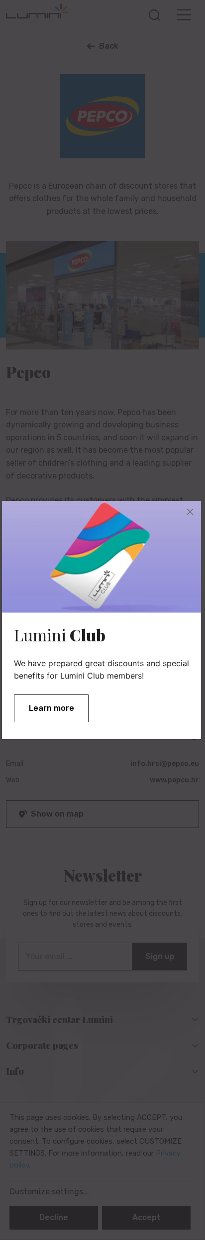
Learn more (51, 708)
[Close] (190, 512)
